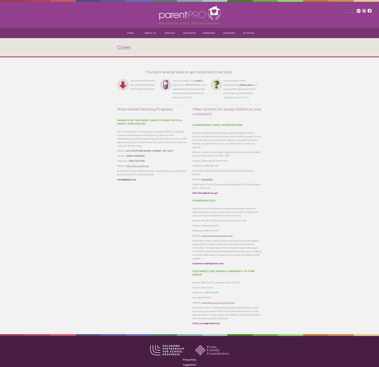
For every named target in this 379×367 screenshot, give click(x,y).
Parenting (209, 33)
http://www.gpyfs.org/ (137, 166)
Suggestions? (189, 364)
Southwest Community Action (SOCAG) (218, 303)
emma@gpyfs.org (126, 179)
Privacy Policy (189, 359)
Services (170, 33)
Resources (189, 33)
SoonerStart (207, 179)
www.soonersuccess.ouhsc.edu (217, 235)
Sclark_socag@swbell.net (206, 323)
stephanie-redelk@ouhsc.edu (208, 263)
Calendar (229, 33)
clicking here (246, 85)
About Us (150, 33)
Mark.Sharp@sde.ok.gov (205, 193)
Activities (248, 33)
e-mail (198, 80)
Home (130, 33)
